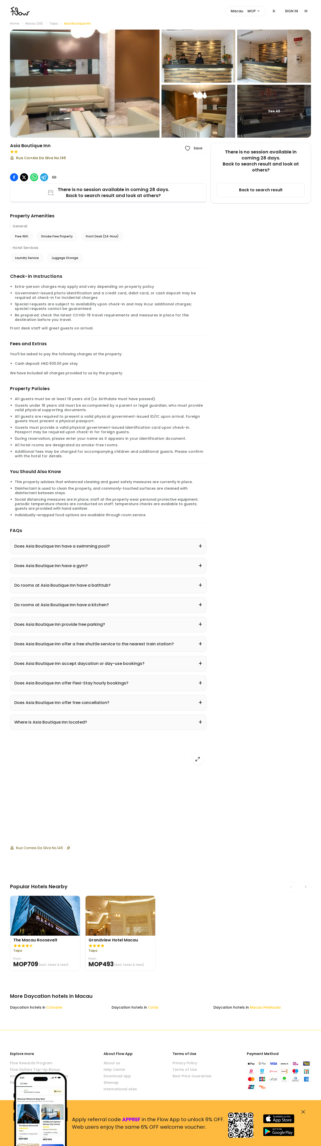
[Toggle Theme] (274, 11)
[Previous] (291, 886)
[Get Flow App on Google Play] (278, 1131)
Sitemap (111, 1082)
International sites (120, 1089)
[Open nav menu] (306, 11)
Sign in (291, 11)
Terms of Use (185, 1069)
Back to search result (261, 190)
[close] (303, 1112)
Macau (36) (34, 24)
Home (14, 24)
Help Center (114, 1069)
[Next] (305, 886)
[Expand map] (198, 759)
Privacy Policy (185, 1063)
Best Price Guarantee (192, 1076)
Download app (117, 1076)
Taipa (53, 24)
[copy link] (54, 177)
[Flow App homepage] (20, 11)
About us (112, 1063)
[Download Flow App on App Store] (278, 1118)
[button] (84, 84)
